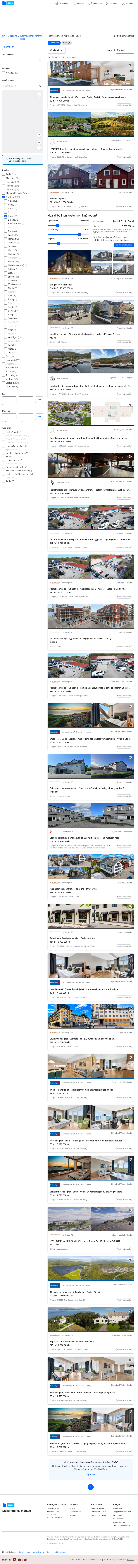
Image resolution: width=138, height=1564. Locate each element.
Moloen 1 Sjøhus (58, 198)
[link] (62, 57)
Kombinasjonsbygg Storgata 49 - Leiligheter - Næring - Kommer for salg (85, 334)
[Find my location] (39, 135)
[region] (22, 121)
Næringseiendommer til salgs (31, 37)
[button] (9, 47)
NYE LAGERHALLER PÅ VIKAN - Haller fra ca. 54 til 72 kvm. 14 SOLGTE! (85, 1241)
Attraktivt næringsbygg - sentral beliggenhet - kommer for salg (80, 638)
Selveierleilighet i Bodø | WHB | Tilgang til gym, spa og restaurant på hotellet (87, 1443)
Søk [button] (39, 399)
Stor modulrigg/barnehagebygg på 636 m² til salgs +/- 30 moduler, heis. (84, 838)
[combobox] (22, 60)
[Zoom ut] (39, 148)
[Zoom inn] (39, 142)
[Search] (40, 86)
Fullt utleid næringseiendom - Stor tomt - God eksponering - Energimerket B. (87, 788)
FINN (4, 36)
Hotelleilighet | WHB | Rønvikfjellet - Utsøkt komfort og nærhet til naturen (86, 1140)
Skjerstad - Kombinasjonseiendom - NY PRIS (72, 1341)
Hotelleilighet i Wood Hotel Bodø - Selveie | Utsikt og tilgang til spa (82, 1392)
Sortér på (111, 50)
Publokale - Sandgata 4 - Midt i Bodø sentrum (72, 938)
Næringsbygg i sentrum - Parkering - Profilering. (73, 889)
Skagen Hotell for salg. (61, 284)
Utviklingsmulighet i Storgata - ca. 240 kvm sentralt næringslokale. (82, 1039)
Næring (13, 36)
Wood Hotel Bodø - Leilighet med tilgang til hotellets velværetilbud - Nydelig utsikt (90, 739)
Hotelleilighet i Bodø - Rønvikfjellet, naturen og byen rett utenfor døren (84, 989)
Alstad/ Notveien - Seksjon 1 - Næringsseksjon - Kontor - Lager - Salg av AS (87, 589)
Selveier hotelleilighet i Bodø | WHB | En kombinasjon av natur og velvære (86, 1191)
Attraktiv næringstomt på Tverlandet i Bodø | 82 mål (75, 1292)
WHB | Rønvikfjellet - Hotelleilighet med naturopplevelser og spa (81, 1090)
